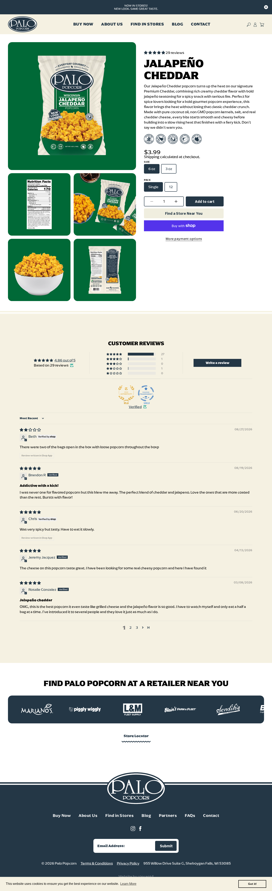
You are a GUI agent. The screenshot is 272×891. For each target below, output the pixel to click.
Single (153, 187)
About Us (112, 24)
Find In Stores (147, 24)
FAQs (190, 815)
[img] (30, 430)
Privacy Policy (128, 863)
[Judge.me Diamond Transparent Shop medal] (146, 393)
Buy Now (83, 24)
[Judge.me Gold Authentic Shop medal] (126, 393)
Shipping (151, 156)
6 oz (151, 168)
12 (171, 187)
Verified (135, 407)
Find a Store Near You (184, 213)
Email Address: (111, 846)
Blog (177, 24)
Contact (200, 24)
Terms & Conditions (97, 863)
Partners (168, 815)
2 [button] (130, 627)
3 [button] (137, 627)
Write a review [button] (217, 363)
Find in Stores (119, 815)
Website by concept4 (136, 876)
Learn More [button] (128, 883)
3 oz (168, 168)
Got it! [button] (252, 883)
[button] (155, 53)
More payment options (184, 239)
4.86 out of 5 (64, 360)
